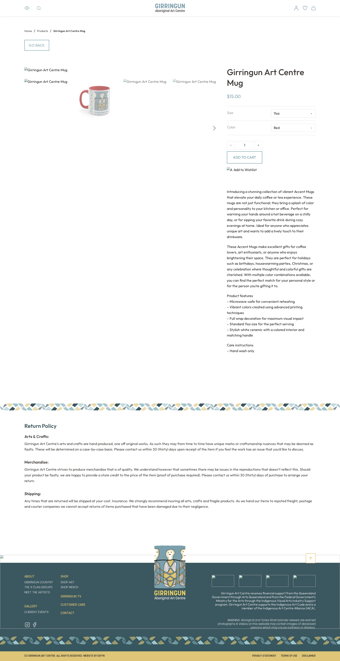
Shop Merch (69, 587)
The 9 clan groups (38, 587)
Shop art (67, 582)
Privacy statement (264, 656)
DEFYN (101, 656)
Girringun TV (71, 596)
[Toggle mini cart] (313, 8)
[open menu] (28, 8)
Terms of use (289, 656)
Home (28, 31)
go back (37, 45)
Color (231, 127)
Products (42, 31)
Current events (36, 612)
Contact (67, 613)
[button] (211, 72)
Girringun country (38, 582)
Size (230, 112)
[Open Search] (38, 8)
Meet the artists (37, 592)
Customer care (73, 605)
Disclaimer (309, 656)
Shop (64, 576)
